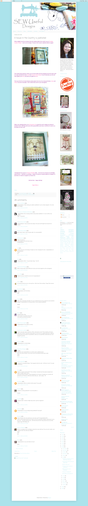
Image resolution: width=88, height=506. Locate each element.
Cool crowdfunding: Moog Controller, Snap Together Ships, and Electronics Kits (66, 392)
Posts (63, 214)
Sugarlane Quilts (65, 333)
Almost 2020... (64, 406)
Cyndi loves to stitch (21, 330)
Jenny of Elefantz (21, 427)
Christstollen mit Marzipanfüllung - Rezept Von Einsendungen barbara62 (66, 365)
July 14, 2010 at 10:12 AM (22, 384)
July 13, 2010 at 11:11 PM (22, 295)
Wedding (61, 252)
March (64, 481)
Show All (72, 427)
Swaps (64, 251)
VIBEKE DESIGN (64, 409)
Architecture (65, 241)
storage (69, 246)
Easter (70, 247)
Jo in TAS (19, 274)
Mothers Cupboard (65, 375)
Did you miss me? (66, 464)
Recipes (72, 245)
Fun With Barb (64, 327)
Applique (72, 246)
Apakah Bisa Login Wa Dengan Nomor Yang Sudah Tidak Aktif (66, 343)
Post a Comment (19, 448)
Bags (61, 247)
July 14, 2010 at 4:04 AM (22, 344)
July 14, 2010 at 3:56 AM (22, 337)
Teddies (65, 246)
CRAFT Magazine (65, 389)
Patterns (64, 238)
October (64, 451)
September (65, 453)
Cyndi (18, 299)
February (65, 482)
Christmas (71, 235)
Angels (72, 241)
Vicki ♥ (18, 281)
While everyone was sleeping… (66, 469)
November (65, 450)
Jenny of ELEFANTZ (65, 312)
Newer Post (17, 451)
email (66, 222)
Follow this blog (66, 277)
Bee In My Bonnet (65, 317)
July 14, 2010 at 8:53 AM (22, 366)
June (64, 475)
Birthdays (63, 247)
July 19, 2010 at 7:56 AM (22, 446)
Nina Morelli (19, 289)
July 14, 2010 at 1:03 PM (22, 394)
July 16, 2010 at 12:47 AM (22, 423)
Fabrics (62, 236)
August (64, 455)
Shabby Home (64, 419)
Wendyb (19, 416)
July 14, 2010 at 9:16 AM (22, 377)
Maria (18, 312)
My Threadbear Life (65, 302)
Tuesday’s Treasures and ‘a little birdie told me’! (68, 459)
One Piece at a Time (65, 369)
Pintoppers (66, 250)
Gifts (72, 236)
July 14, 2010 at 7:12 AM (22, 357)
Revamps (62, 246)
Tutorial (70, 251)
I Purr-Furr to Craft (65, 380)
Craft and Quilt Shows (69, 242)
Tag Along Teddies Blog (66, 358)
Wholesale (30, 31)
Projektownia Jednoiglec (66, 401)
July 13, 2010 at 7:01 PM (22, 234)
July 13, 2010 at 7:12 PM (22, 255)
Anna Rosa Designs (21, 348)
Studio (69, 241)
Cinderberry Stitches (65, 341)
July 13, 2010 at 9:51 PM (22, 285)
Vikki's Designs (32, 194)
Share (15, 190)
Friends (72, 233)
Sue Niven (19, 381)
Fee (18, 259)
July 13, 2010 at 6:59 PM (22, 226)
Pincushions (62, 250)
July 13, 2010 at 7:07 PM (22, 244)
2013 (63, 441)
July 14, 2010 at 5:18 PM (22, 404)
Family (62, 233)
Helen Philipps (64, 337)
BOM (68, 238)
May (64, 477)
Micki (18, 440)
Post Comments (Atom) (25, 453)
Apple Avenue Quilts (21, 322)
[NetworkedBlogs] (67, 275)
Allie (18, 370)
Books (70, 238)
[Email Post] (33, 193)
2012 (63, 443)
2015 (63, 438)
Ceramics (62, 242)
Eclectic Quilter (64, 405)
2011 (63, 445)
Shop (25, 31)
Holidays (61, 245)
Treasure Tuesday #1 (66, 471)
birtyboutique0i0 (21, 361)
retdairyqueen (20, 238)
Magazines (20, 194)
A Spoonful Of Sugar (21, 266)
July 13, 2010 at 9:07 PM (22, 277)
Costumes (67, 247)
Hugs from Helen (65, 347)
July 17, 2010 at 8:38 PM (22, 436)
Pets (65, 240)
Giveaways (62, 235)
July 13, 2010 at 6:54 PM (22, 207)
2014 (63, 439)
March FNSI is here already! (66, 334)
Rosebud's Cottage (65, 384)
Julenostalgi (63, 410)
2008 (63, 488)
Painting (61, 240)
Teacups (67, 251)
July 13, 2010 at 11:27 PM (22, 308)
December (65, 448)
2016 (63, 436)
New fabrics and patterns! (67, 473)
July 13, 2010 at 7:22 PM (22, 262)
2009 (63, 486)
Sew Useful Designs (23, 193)
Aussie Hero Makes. (65, 381)
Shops (70, 250)
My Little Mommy (64, 355)
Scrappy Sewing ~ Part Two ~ (67, 303)
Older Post (54, 451)
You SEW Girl (64, 422)
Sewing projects (25, 194)
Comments (64, 217)
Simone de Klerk (20, 203)
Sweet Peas (63, 338)
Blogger (49, 497)
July (63, 457)
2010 (63, 446)
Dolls (73, 238)
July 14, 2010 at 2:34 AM (22, 326)
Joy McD (19, 398)
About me (20, 31)
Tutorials (35, 31)
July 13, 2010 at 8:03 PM (22, 270)
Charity (67, 236)
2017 (63, 434)
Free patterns (42, 31)
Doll (62, 306)
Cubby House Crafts (21, 221)
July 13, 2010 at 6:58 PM (22, 217)
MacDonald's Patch (65, 322)
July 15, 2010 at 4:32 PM (22, 412)
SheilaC (19, 388)
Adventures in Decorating (67, 414)
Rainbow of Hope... (65, 398)
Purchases (67, 245)
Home (14, 31)
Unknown (19, 408)
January (64, 484)
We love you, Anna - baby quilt (67, 402)
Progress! (63, 359)
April (64, 479)
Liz (18, 248)
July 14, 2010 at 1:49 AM (22, 318)
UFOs (73, 251)
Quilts (68, 237)
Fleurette (19, 341)
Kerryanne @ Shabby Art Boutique (24, 211)
